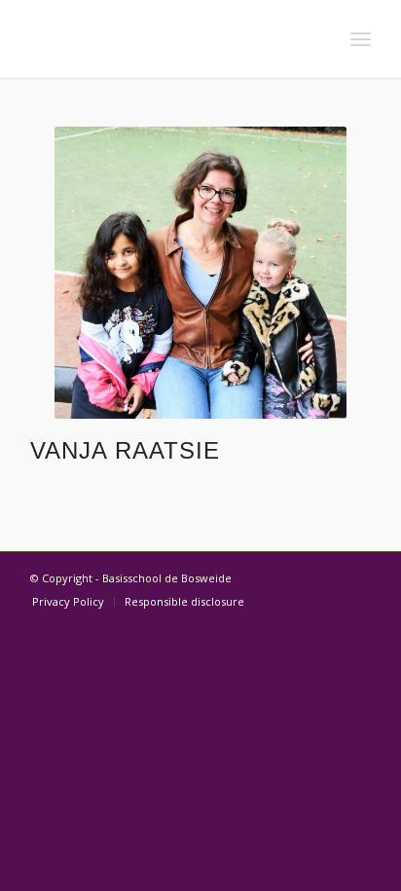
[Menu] (360, 39)
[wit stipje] (166, 39)
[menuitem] (360, 39)
